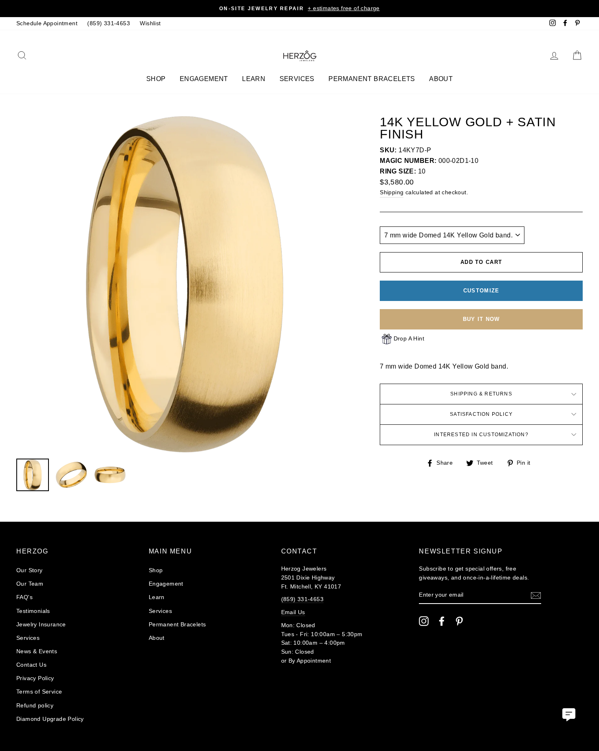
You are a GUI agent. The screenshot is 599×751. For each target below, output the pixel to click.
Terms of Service (39, 692)
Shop (156, 78)
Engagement (204, 78)
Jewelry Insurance (41, 624)
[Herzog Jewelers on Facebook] (442, 621)
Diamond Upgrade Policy (50, 719)
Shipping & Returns (481, 394)
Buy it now (481, 319)
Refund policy (34, 706)
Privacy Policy (35, 678)
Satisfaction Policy (481, 414)
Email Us (293, 612)
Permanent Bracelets (371, 78)
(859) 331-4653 (108, 23)
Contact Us (31, 665)
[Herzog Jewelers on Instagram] (424, 621)
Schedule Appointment (46, 23)
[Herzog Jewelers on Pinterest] (459, 621)
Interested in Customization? (481, 434)
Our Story (29, 570)
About (441, 78)
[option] (299, 8)
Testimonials (33, 611)
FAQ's (24, 597)
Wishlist (150, 23)
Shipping (391, 192)
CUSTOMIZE (481, 291)
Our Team (29, 584)
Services (297, 78)
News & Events (36, 651)
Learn (253, 78)
